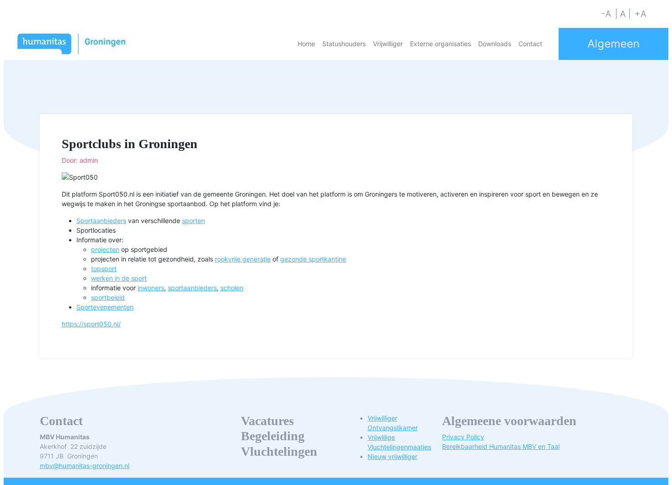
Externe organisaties (440, 44)
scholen (231, 288)
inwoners (151, 288)
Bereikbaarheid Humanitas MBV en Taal (501, 446)
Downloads (494, 44)
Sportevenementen (104, 307)
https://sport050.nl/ (91, 324)
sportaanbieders (192, 288)
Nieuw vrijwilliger (392, 456)
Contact (530, 44)
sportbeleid (108, 297)
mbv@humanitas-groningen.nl (84, 465)
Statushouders (344, 44)
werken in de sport (119, 278)
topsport (104, 268)
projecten (105, 249)
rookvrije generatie (243, 259)
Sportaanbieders (101, 220)
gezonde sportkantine (313, 259)
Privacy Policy (463, 437)
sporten (193, 220)
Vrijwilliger (388, 44)
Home (306, 44)
